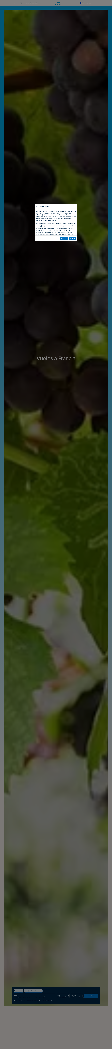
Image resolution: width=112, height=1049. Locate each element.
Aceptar (72, 238)
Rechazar (64, 238)
